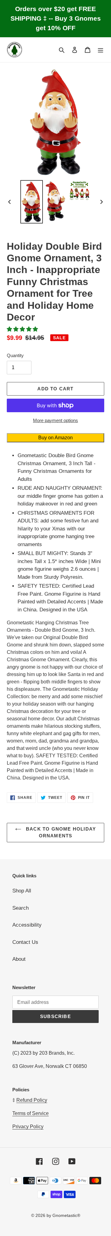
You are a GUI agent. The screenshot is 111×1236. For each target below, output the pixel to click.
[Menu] (100, 50)
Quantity (15, 355)
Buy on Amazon (55, 437)
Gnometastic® (66, 1215)
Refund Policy (31, 1100)
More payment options (55, 420)
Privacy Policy (27, 1126)
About (19, 959)
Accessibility (27, 925)
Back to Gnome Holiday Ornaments (60, 832)
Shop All (21, 891)
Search (20, 908)
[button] (23, 329)
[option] (31, 202)
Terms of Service (30, 1113)
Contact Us (25, 942)
